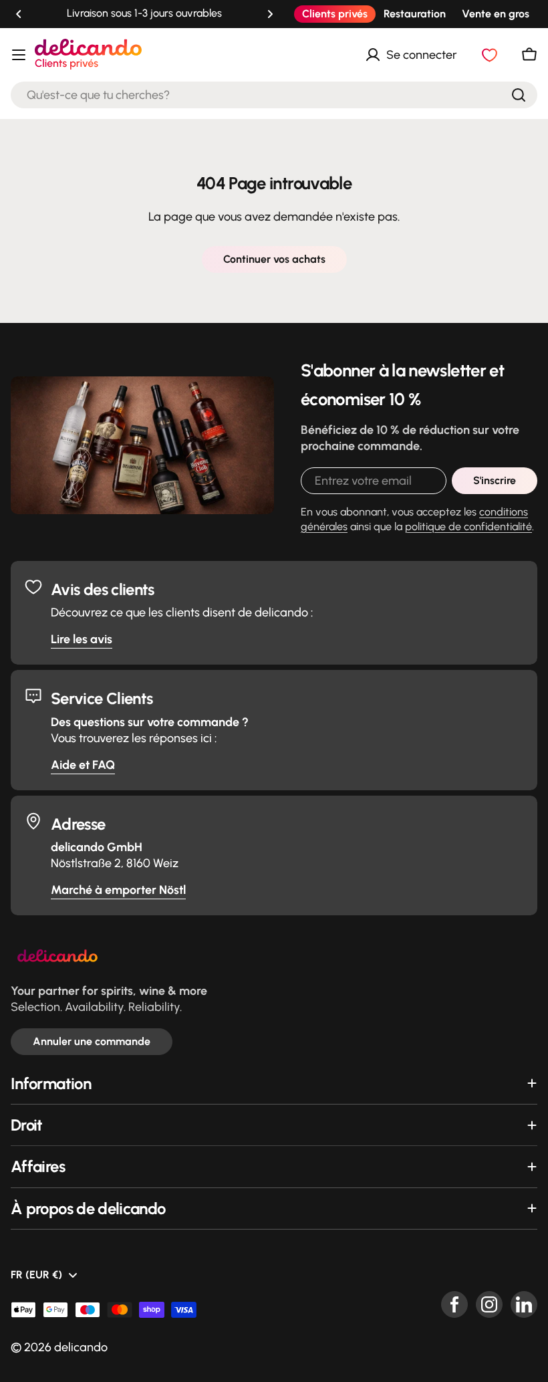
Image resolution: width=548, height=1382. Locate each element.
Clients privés (335, 13)
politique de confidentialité (468, 526)
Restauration (415, 13)
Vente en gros (495, 13)
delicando (81, 1347)
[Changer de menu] (19, 55)
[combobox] (274, 95)
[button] (19, 14)
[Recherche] (519, 95)
